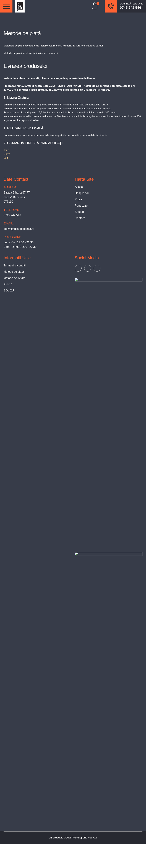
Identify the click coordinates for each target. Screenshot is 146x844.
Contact (80, 218)
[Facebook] (78, 268)
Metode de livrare (14, 277)
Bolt (6, 157)
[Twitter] (87, 268)
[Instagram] (97, 268)
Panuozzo (81, 205)
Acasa (79, 186)
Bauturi (79, 211)
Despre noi (82, 193)
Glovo (7, 153)
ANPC (8, 284)
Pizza (78, 199)
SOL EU (9, 290)
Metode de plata (14, 271)
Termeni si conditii (15, 265)
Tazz (6, 149)
